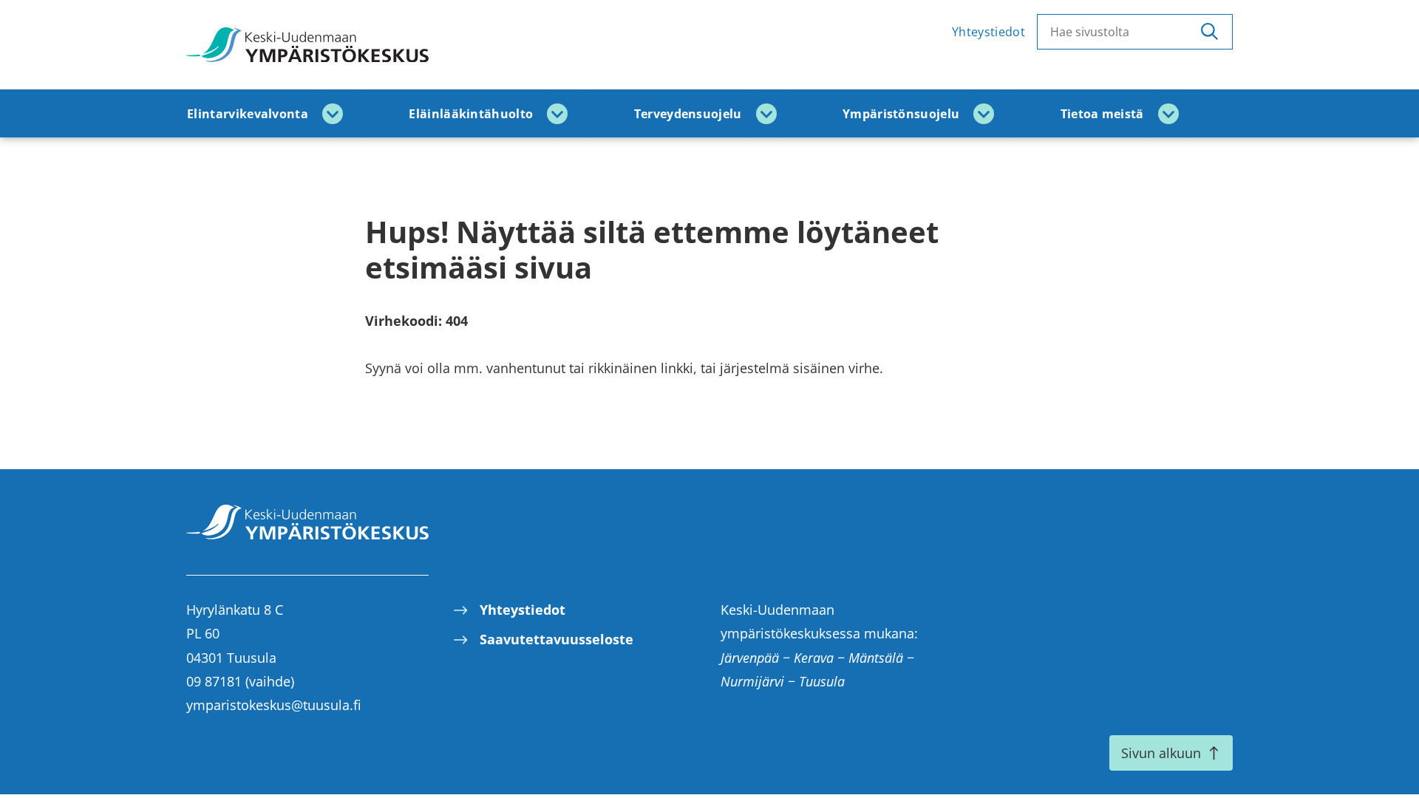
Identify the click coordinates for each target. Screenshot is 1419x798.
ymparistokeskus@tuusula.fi (273, 705)
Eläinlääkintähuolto (471, 114)
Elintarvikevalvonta (247, 114)
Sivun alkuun (1161, 753)
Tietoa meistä (1102, 114)
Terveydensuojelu (688, 114)
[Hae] (1209, 32)
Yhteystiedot (988, 32)
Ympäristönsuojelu (901, 114)
